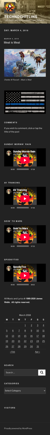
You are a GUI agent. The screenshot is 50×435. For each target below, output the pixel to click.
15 (25, 336)
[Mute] (37, 169)
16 (31, 336)
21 (19, 341)
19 (7, 341)
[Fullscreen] (42, 169)
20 (13, 341)
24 (37, 341)
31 (38, 346)
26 (7, 346)
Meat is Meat (12, 42)
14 (19, 336)
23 (31, 341)
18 (43, 336)
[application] (25, 160)
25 (43, 341)
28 (19, 346)
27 (13, 346)
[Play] (7, 169)
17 (38, 336)
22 (25, 341)
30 (31, 346)
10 (38, 330)
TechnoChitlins (20, 16)
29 (25, 346)
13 (13, 336)
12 (7, 336)
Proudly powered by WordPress (18, 428)
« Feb (12, 352)
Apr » (37, 352)
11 (43, 330)
